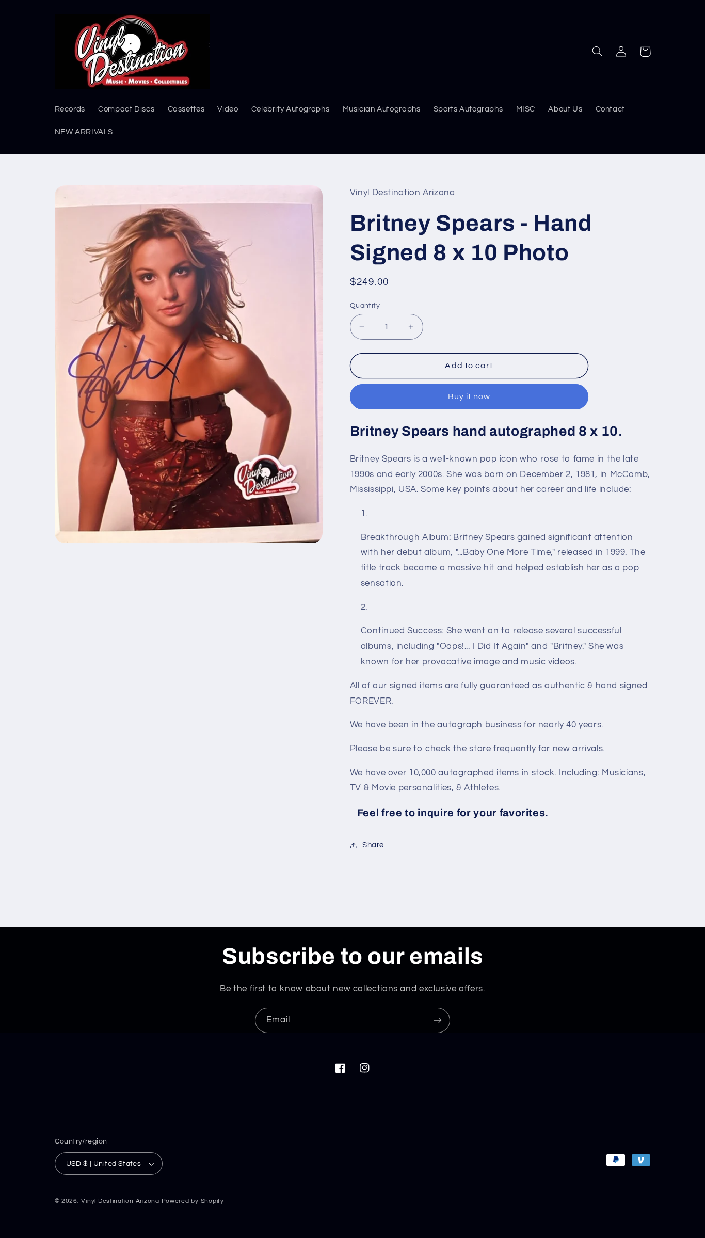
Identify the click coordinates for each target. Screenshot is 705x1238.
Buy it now (469, 397)
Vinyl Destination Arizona (120, 1201)
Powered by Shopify (193, 1201)
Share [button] (373, 845)
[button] (598, 52)
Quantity (365, 305)
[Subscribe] (438, 1020)
